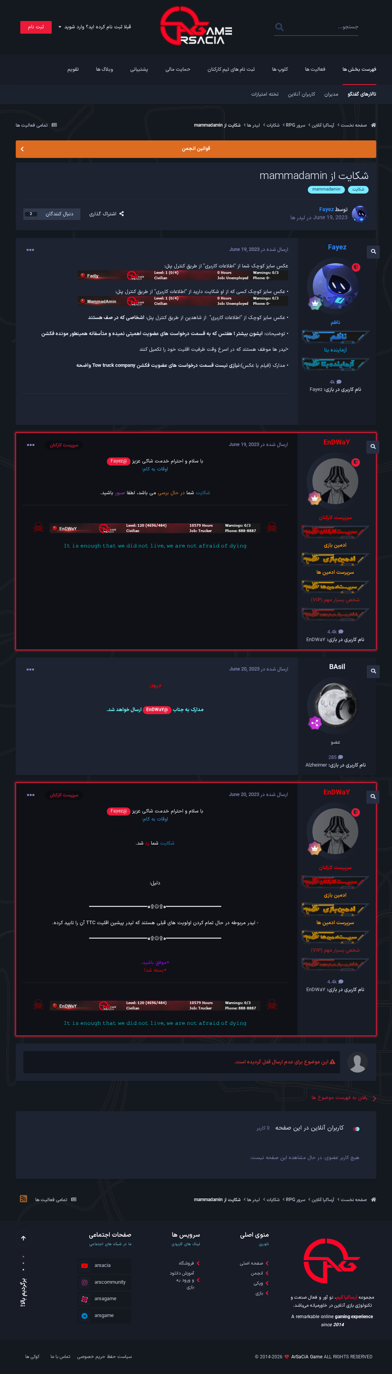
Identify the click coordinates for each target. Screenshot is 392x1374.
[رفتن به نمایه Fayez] (360, 214)
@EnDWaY (157, 710)
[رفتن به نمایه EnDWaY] (335, 481)
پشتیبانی (139, 69)
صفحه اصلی (251, 1263)
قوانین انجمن (196, 149)
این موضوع (305, 27)
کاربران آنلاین (301, 94)
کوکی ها (32, 1356)
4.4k (332, 632)
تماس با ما (60, 1356)
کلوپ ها (280, 69)
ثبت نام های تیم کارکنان (231, 69)
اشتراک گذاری (104, 214)
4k (333, 382)
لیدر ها (298, 218)
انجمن (257, 1273)
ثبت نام (36, 27)
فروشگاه (186, 1263)
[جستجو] (279, 27)
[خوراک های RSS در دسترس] (23, 1200)
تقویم (73, 69)
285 (333, 758)
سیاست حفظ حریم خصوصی (104, 1356)
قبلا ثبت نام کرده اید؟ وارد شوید (96, 27)
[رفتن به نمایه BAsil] (336, 706)
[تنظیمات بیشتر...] (30, 250)
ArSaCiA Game (306, 1357)
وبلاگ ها (104, 69)
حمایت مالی (177, 69)
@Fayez (119, 461)
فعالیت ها (315, 69)
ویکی (258, 1283)
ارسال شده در (258, 250)
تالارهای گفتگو (362, 94)
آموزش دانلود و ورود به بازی (182, 1280)
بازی (259, 1293)
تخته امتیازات (265, 94)
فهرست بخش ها (359, 69)
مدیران (331, 94)
